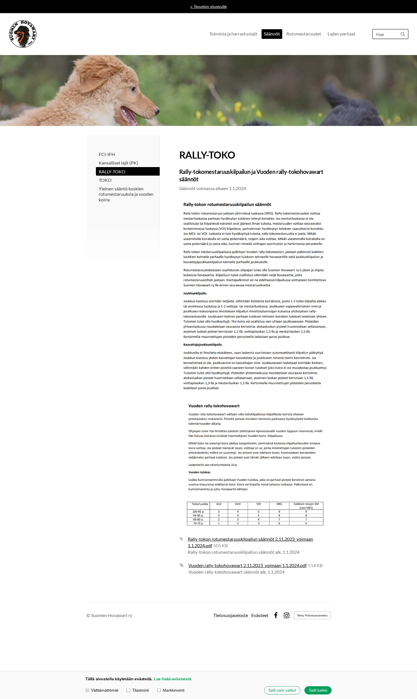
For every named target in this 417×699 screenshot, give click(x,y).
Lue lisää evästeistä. (173, 679)
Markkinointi (173, 690)
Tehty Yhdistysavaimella (312, 615)
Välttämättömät (104, 690)
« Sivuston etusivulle (208, 6)
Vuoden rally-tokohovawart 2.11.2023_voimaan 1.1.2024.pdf (247, 565)
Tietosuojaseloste (230, 615)
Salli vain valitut (282, 690)
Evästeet (259, 615)
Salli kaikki (318, 690)
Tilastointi (140, 690)
